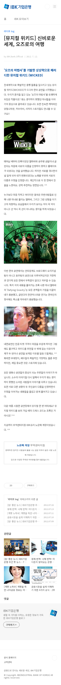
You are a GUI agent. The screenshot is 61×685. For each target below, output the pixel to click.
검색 (47, 6)
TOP (54, 658)
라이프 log (13, 499)
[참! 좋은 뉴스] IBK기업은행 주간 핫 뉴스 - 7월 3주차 (23, 506)
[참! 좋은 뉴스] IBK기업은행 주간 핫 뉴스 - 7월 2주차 (23, 523)
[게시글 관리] (19, 485)
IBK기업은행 (11, 610)
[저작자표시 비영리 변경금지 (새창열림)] (41, 485)
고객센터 (8, 662)
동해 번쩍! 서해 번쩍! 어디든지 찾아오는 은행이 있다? (23, 510)
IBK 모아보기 (21, 19)
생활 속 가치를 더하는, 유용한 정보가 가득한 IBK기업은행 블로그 (23, 616)
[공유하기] (15, 485)
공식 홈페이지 (10, 657)
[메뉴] (54, 6)
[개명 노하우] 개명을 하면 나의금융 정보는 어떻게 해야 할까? (23, 515)
